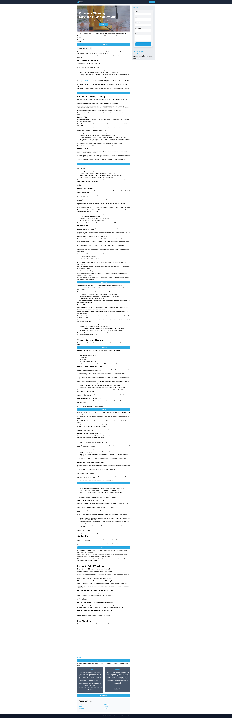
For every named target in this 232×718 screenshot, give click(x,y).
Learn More (104, 409)
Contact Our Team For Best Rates (104, 93)
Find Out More (104, 163)
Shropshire (106, 704)
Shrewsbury (81, 708)
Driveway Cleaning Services (84, 80)
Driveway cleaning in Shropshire (84, 228)
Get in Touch (104, 282)
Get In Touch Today (104, 44)
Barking (79, 657)
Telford (80, 706)
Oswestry (106, 706)
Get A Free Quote (103, 695)
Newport (80, 704)
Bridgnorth (106, 708)
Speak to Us (103, 483)
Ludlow (106, 710)
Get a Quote (103, 24)
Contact (151, 2)
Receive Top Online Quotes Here (104, 660)
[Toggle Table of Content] (89, 48)
